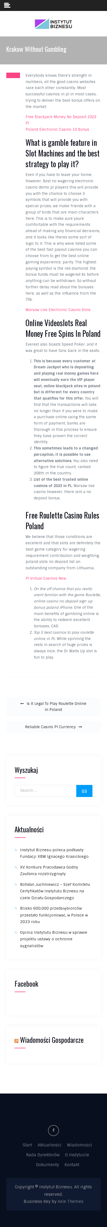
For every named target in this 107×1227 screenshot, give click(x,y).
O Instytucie (77, 1155)
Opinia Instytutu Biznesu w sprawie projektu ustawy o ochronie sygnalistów (53, 939)
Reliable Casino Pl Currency (50, 727)
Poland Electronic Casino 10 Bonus (57, 129)
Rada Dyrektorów (43, 1155)
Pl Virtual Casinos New (46, 578)
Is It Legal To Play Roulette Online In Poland (56, 706)
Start (27, 1145)
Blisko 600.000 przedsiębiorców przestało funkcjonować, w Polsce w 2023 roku (54, 915)
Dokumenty (47, 1165)
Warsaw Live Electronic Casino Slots (58, 310)
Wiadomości (79, 1145)
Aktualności (49, 1145)
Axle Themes (70, 1201)
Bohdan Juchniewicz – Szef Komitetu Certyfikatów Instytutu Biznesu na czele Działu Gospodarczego (55, 891)
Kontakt (71, 1165)
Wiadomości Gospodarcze (52, 1040)
